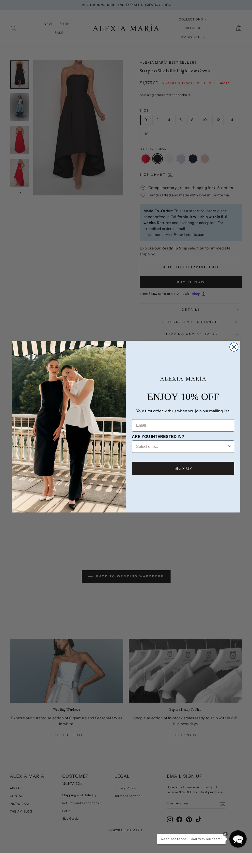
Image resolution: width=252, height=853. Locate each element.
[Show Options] (229, 447)
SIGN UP (183, 468)
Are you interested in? (158, 437)
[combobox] (181, 447)
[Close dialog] (234, 347)
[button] (238, 839)
